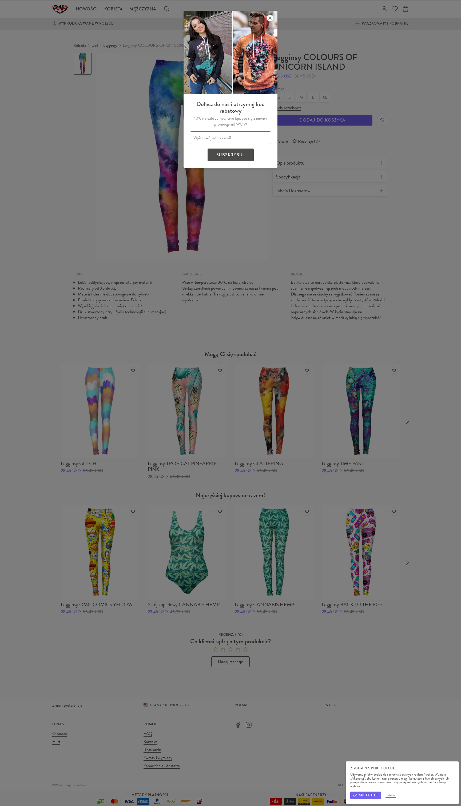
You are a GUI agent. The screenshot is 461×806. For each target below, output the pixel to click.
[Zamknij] (270, 18)
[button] (230, 403)
